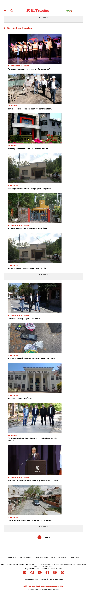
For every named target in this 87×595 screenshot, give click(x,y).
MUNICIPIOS (12, 557)
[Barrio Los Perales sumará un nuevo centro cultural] (35, 89)
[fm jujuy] (69, 11)
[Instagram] (62, 572)
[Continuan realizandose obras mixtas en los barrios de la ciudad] (35, 418)
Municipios (13, 106)
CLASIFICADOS (74, 557)
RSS (61, 579)
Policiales (13, 185)
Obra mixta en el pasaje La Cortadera (24, 318)
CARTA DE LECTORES (41, 557)
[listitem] (13, 10)
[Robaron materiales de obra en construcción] (35, 248)
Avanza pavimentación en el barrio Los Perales (28, 148)
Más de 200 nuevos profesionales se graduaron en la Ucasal (33, 480)
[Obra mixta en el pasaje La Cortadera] (35, 298)
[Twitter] (40, 572)
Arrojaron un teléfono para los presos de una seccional (31, 358)
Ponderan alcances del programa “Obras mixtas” (29, 69)
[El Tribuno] (38, 10)
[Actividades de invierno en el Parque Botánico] (35, 208)
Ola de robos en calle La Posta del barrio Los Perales (30, 520)
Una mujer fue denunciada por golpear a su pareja (29, 188)
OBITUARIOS (62, 557)
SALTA (53, 557)
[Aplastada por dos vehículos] (35, 378)
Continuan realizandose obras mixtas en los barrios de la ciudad (32, 439)
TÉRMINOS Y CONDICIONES (33, 579)
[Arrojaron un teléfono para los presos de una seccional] (35, 338)
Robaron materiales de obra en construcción (27, 268)
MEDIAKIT (56, 579)
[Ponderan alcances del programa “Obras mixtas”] (35, 49)
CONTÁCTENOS (48, 579)
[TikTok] (32, 572)
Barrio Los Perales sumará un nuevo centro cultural (30, 109)
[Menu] (5, 10)
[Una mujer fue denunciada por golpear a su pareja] (35, 168)
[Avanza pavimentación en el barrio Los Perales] (35, 128)
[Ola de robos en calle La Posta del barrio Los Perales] (35, 500)
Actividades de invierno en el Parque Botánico (27, 228)
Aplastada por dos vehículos (20, 398)
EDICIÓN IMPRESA (25, 557)
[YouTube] (24, 572)
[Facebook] (47, 572)
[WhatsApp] (55, 572)
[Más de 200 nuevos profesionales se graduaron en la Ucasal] (35, 460)
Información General (18, 66)
